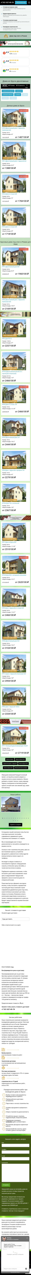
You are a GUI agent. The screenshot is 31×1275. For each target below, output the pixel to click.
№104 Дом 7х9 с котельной (10, 503)
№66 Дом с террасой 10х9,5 (10, 707)
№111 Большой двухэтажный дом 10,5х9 (15, 746)
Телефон (4, 1149)
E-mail (3, 1156)
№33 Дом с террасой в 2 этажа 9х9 (13, 608)
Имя (3, 1142)
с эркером (17, 94)
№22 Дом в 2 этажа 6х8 (9, 194)
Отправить (6, 1185)
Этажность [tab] (21, 85)
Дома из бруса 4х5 (20, 759)
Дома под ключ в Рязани (18, 36)
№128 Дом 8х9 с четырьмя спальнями (14, 575)
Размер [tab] (12, 85)
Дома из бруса (9, 759)
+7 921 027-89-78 (7, 2)
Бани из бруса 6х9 (8, 767)
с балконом (19, 91)
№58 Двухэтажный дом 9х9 (10, 641)
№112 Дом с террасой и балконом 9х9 (14, 674)
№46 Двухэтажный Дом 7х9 (11, 437)
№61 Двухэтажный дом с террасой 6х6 (14, 161)
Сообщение (5, 1162)
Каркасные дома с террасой (10, 763)
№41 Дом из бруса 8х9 (9, 542)
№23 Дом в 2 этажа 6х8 (9, 227)
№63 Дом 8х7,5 (7, 338)
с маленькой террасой (8, 91)
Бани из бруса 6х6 (23, 763)
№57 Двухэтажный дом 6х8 (10, 267)
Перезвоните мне (21, 2)
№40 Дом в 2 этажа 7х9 (9, 404)
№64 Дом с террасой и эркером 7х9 (13, 470)
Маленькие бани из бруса (21, 767)
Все (27, 87)
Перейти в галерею (15, 824)
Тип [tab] (5, 85)
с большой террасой (7, 94)
